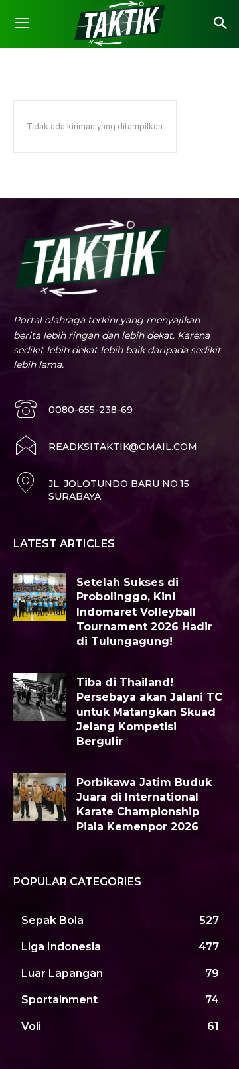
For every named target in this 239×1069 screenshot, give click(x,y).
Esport (30, 62)
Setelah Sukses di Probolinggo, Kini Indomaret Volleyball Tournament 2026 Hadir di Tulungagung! (144, 612)
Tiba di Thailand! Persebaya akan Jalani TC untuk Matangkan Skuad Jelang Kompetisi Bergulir (149, 712)
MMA (67, 62)
